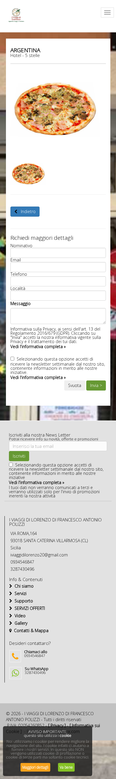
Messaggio (20, 303)
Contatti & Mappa (30, 630)
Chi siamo (23, 586)
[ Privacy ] (57, 725)
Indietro (26, 211)
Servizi (19, 593)
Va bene (66, 767)
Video (19, 615)
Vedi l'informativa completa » (38, 346)
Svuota (74, 385)
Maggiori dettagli (35, 767)
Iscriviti (19, 456)
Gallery (19, 623)
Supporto (22, 601)
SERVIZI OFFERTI (28, 608)
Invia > (96, 385)
